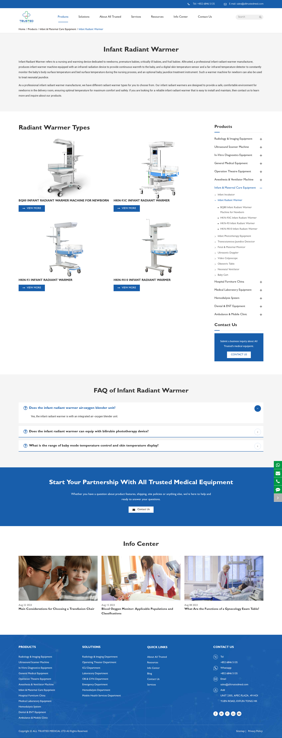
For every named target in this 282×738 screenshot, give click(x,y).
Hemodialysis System (226, 298)
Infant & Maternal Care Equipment (58, 29)
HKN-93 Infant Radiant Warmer (237, 223)
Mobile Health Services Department (101, 696)
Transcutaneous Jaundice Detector (236, 242)
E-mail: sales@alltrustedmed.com (246, 4)
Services (136, 17)
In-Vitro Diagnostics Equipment (233, 155)
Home (22, 29)
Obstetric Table (226, 264)
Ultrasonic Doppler (228, 253)
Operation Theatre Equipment (232, 171)
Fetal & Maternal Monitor (231, 247)
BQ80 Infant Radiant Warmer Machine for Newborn (236, 210)
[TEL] (278, 481)
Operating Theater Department (99, 662)
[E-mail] (278, 473)
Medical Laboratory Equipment (232, 290)
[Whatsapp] (278, 465)
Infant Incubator (226, 195)
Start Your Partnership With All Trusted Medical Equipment (141, 483)
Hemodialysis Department (96, 690)
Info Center (181, 17)
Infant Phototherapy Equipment (234, 236)
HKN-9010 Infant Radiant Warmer (238, 229)
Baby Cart (223, 275)
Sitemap (240, 731)
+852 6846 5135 (229, 673)
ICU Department (91, 668)
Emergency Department (95, 685)
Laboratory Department (95, 673)
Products (63, 17)
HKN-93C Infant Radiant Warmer (238, 218)
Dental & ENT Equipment (229, 306)
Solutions (83, 17)
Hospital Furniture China (229, 282)
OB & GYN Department (95, 679)
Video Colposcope (228, 258)
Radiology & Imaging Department (100, 657)
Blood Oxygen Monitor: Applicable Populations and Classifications (137, 611)
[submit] (260, 17)
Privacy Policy (255, 731)
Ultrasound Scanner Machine (231, 147)
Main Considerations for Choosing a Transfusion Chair (56, 609)
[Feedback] (278, 489)
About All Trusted (110, 17)
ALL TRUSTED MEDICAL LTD (49, 731)
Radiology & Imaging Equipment (233, 139)
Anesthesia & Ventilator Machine (233, 179)
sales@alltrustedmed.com (234, 685)
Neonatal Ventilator (228, 269)
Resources (157, 17)
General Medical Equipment (231, 163)
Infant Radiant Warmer (91, 29)
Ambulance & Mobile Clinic (230, 314)
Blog (149, 674)
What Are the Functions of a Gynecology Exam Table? (221, 609)
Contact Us (205, 17)
